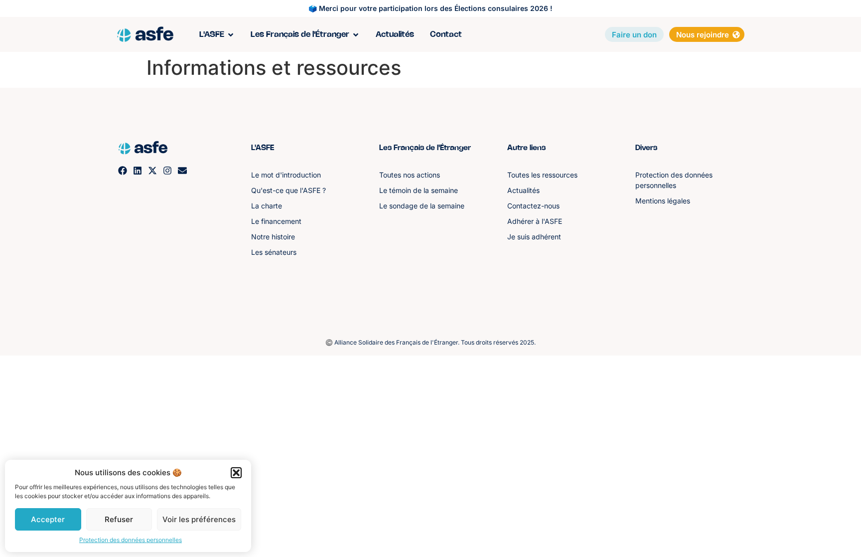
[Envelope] (182, 170)
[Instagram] (167, 170)
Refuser (119, 519)
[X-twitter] (152, 170)
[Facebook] (122, 170)
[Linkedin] (137, 170)
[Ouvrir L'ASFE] (231, 35)
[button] (236, 473)
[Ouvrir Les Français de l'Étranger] (356, 35)
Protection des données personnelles (130, 540)
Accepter (48, 519)
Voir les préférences (199, 519)
